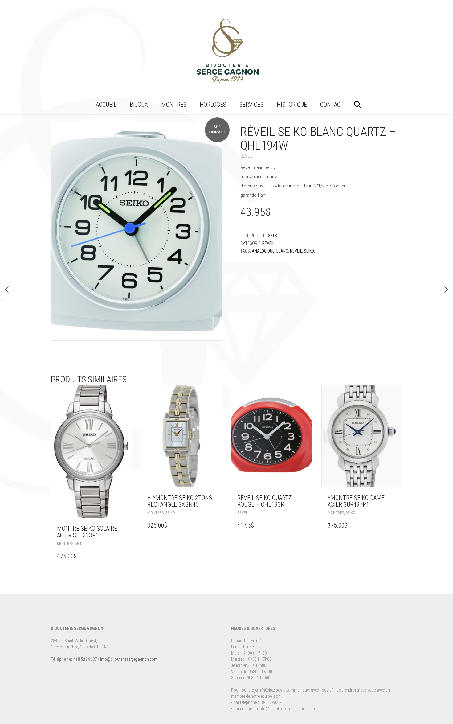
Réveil (246, 156)
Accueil (106, 104)
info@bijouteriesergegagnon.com (128, 659)
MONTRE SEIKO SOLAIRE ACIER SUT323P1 (87, 532)
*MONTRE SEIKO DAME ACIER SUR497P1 (356, 501)
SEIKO (309, 251)
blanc (282, 251)
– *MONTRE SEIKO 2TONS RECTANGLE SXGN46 (179, 501)
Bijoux (139, 104)
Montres (173, 104)
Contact (332, 104)
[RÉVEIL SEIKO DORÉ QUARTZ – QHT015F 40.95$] (7, 289)
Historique (292, 104)
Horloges (213, 104)
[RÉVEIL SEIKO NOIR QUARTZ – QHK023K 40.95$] (446, 289)
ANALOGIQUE (263, 251)
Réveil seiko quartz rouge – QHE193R (264, 501)
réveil (296, 251)
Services (251, 104)
